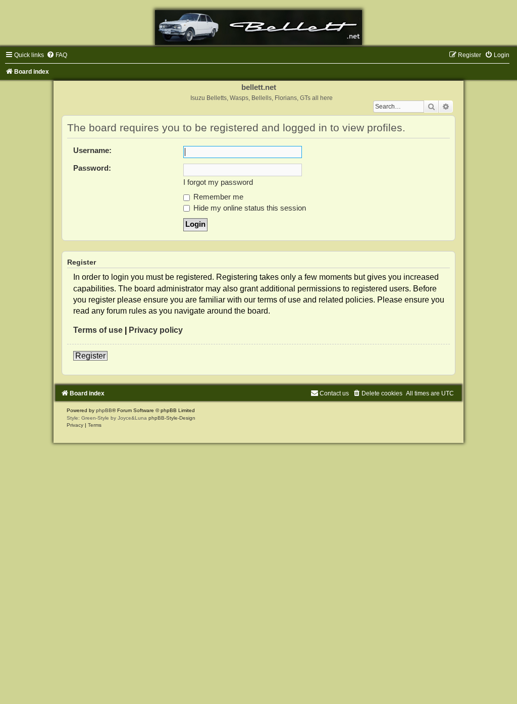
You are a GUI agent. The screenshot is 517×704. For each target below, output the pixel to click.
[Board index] (258, 27)
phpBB (104, 410)
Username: (92, 150)
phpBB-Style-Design (171, 418)
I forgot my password (218, 182)
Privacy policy (156, 330)
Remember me (217, 197)
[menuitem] (56, 55)
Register (90, 355)
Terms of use (98, 330)
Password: (92, 168)
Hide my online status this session (248, 208)
